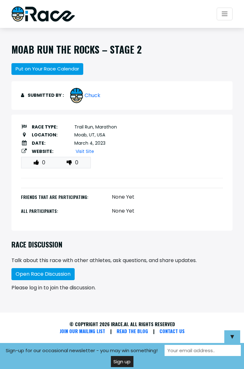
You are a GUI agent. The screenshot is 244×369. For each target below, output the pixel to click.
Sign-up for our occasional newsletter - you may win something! (82, 350)
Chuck (92, 95)
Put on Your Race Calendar (47, 68)
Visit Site (85, 151)
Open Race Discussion (43, 274)
